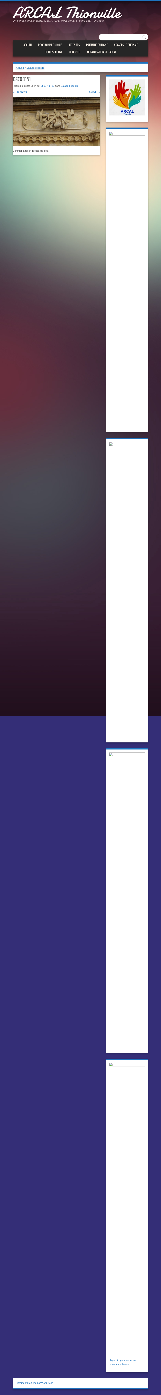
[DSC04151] (56, 121)
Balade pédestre (35, 68)
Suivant (94, 91)
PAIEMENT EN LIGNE (97, 45)
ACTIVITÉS (74, 45)
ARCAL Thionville (66, 13)
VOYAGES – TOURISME (126, 45)
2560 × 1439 (47, 86)
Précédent (20, 91)
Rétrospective (53, 52)
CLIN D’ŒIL (75, 52)
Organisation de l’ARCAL (101, 52)
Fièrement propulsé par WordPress (34, 1383)
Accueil (27, 45)
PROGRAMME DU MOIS (50, 45)
